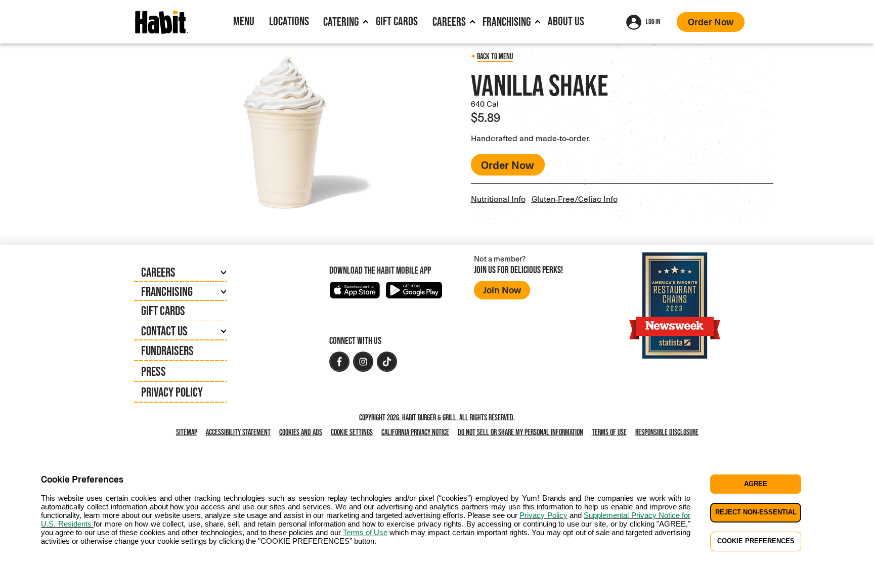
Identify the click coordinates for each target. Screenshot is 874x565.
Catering (341, 21)
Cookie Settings (352, 432)
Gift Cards (397, 21)
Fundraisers (167, 350)
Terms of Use (609, 432)
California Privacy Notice (417, 432)
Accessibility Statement (238, 432)
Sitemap (186, 432)
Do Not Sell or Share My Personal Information (522, 432)
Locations (289, 21)
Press (153, 371)
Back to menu (495, 56)
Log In (653, 21)
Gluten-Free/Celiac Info (575, 198)
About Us (566, 21)
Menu (243, 21)
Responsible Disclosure (666, 432)
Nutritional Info (498, 198)
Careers (449, 21)
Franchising (507, 21)
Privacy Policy (172, 392)
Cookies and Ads (302, 432)
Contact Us (164, 330)
